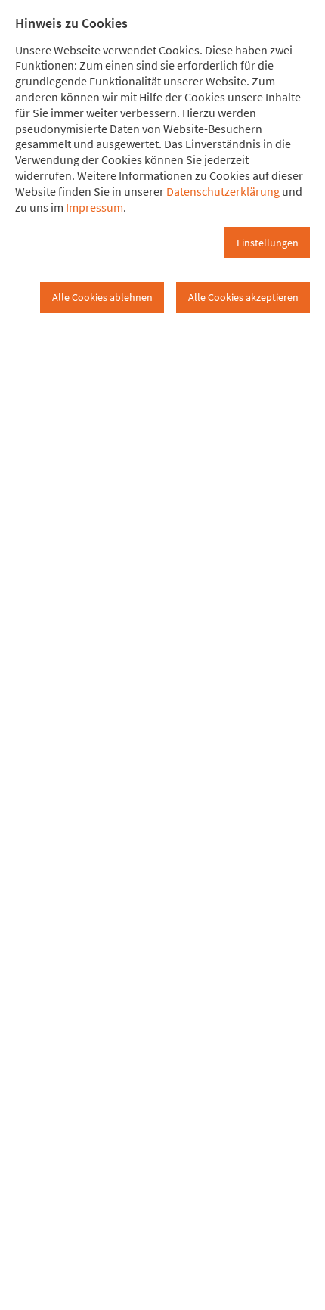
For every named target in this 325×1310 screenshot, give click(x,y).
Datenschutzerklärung (223, 191)
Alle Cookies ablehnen (102, 297)
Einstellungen (268, 242)
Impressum (94, 207)
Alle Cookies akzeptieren (243, 297)
